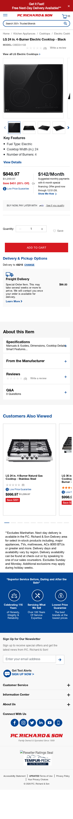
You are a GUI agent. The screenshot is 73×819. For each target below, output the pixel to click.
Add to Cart (36, 247)
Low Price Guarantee (18, 188)
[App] (58, 723)
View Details (13, 162)
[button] (68, 127)
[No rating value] (34, 48)
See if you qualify (55, 205)
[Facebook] (14, 723)
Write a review (58, 47)
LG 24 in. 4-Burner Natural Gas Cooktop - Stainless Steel (24, 477)
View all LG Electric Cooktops (21, 54)
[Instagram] (23, 723)
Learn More (13, 301)
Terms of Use (41, 776)
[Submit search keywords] (64, 23)
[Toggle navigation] (5, 15)
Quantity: (8, 228)
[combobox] (36, 23)
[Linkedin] (41, 723)
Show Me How (46, 193)
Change (29, 264)
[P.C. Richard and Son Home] (35, 16)
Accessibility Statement (15, 776)
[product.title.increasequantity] (42, 229)
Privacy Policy (63, 776)
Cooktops (44, 33)
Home (6, 33)
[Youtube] (50, 723)
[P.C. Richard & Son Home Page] (36, 736)
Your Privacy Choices (38, 779)
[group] (14, 127)
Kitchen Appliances (24, 33)
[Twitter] (32, 723)
